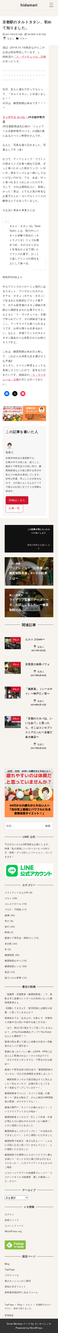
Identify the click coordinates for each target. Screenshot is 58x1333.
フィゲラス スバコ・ (15, 117)
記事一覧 (14, 508)
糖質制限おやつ (13, 960)
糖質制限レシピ (13, 966)
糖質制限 (9, 954)
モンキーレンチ (43, 1323)
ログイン (9, 1214)
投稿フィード (12, 1220)
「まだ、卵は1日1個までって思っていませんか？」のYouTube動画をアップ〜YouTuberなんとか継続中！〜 (29, 1031)
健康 (7, 915)
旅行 (7, 926)
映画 (7, 932)
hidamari (29, 5)
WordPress (36, 1327)
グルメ (23, 38)
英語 (7, 972)
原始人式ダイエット (15, 1286)
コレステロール (13, 903)
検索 (47, 826)
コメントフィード (14, 1225)
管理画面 (9, 1315)
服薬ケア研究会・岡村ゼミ (19, 937)
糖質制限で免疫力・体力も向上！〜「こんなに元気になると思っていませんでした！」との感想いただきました (28, 1145)
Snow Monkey (15, 1323)
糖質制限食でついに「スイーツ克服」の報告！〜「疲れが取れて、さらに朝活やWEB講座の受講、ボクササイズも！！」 (29, 1097)
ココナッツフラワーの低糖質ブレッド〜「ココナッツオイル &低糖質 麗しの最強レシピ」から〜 (28, 1176)
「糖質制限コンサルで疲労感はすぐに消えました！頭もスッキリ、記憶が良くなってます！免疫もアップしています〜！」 (28, 1083)
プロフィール (12, 1275)
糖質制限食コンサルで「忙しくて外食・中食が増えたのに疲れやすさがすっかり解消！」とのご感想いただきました (28, 1121)
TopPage (10, 1269)
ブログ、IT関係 (13, 909)
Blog (7, 1263)
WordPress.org (13, 1231)
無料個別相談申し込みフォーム (21, 1292)
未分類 (8, 943)
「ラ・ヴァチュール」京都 (29, 56)
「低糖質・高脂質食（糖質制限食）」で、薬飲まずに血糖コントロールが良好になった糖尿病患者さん (28, 998)
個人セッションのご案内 (18, 1280)
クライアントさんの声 (17, 892)
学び (7, 920)
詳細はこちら (17, 500)
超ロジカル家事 (13, 977)
